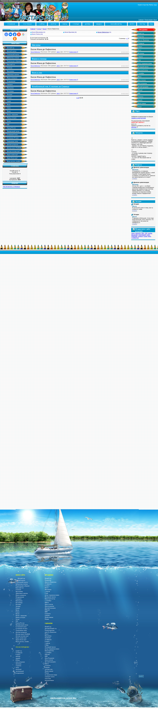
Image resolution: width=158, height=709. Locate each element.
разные (18, 660)
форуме (133, 127)
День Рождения (49, 658)
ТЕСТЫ (142, 24)
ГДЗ (8, 124)
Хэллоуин (48, 637)
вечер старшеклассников (144, 63)
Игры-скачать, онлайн (13, 161)
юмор (17, 667)
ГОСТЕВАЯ (27, 24)
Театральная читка (12, 141)
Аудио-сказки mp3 (12, 154)
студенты (18, 665)
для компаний (20, 671)
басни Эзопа (36, 34)
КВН (138, 93)
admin (58, 52)
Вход (155, 19)
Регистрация (149, 19)
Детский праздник (142, 86)
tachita (150, 233)
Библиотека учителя (13, 57)
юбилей (18, 656)
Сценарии (10, 84)
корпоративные (49, 680)
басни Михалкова (37, 32)
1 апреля (140, 56)
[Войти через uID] (6, 34)
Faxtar (145, 236)
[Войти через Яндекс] (19, 34)
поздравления (20, 673)
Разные (139, 106)
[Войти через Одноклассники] (15, 39)
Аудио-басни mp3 (12, 157)
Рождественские (49, 630)
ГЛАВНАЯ (11, 24)
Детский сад (10, 47)
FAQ (151, 24)
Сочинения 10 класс (13, 137)
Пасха (139, 50)
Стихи (9, 107)
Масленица (140, 53)
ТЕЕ (146, 233)
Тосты (8, 121)
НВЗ (142, 233)
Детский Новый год (51, 628)
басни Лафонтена (103, 32)
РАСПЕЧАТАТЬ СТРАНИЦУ (11, 186)
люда (133, 233)
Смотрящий (142, 235)
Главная (141, 19)
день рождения (20, 662)
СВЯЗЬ (64, 24)
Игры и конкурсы (12, 77)
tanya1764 (134, 235)
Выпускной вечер (142, 70)
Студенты (140, 96)
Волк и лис (37, 73)
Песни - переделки (12, 114)
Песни (9, 111)
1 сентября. (48, 652)
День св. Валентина (143, 40)
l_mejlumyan (135, 237)
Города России (11, 127)
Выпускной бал (49, 650)
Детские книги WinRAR (14, 147)
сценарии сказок (49, 676)
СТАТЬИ (76, 24)
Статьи (39, 29)
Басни (8, 104)
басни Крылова (69, 32)
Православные (141, 103)
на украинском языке (51, 674)
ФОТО (132, 24)
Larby (148, 235)
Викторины (10, 87)
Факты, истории (11, 117)
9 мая (139, 60)
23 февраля (140, 43)
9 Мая (46, 645)
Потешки (9, 94)
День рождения (142, 83)
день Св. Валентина (50, 632)
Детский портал (11, 51)
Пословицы (10, 91)
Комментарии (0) (73, 52)
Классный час (11, 64)
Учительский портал (13, 54)
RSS (155, 5)
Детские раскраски (12, 144)
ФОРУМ (53, 24)
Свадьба (139, 100)
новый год (19, 651)
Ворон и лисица (39, 59)
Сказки (9, 101)
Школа (139, 76)
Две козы (36, 45)
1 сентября (140, 73)
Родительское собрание (14, 61)
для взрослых (49, 669)
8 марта (139, 46)
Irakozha (138, 233)
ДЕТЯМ (87, 24)
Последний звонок (142, 66)
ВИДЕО (99, 24)
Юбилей (139, 90)
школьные (18, 663)
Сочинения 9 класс (12, 134)
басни (44, 29)
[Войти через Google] (23, 34)
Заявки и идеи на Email (138, 118)
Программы (10, 71)
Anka (149, 236)
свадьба (18, 658)
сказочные (48, 678)
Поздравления (11, 81)
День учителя (141, 80)
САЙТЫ (41, 24)
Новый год (140, 33)
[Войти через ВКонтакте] (10, 34)
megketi (140, 236)
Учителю (9, 67)
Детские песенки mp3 (13, 151)
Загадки (9, 97)
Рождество (140, 36)
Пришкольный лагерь (13, 131)
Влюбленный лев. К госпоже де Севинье (50, 87)
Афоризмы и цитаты (13, 74)
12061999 (134, 236)
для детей (18, 669)
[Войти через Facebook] (15, 34)
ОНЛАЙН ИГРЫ (116, 24)
